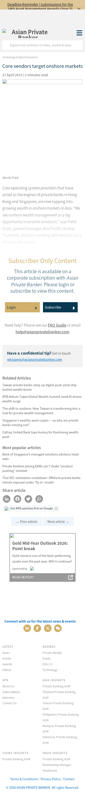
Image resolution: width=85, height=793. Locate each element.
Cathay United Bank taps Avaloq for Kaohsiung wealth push (40, 434)
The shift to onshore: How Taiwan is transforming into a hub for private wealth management (41, 410)
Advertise (8, 697)
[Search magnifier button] (78, 45)
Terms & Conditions (24, 779)
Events (6, 658)
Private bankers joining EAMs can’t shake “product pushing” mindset (37, 468)
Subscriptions (11, 692)
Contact (69, 779)
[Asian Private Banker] (27, 33)
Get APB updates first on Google (31, 508)
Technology (49, 670)
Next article (58, 521)
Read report (23, 577)
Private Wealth (52, 653)
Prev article (26, 521)
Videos (6, 670)
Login (11, 307)
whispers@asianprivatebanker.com (34, 359)
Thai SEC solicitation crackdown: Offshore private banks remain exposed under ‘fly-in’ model (41, 479)
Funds (46, 658)
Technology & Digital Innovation (20, 57)
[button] (56, 508)
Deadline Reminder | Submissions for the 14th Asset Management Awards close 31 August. (40, 8)
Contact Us (9, 703)
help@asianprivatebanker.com (42, 331)
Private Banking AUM (56, 686)
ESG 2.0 (47, 664)
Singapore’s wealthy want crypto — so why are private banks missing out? (40, 422)
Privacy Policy (51, 779)
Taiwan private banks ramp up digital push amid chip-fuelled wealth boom (39, 387)
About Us (8, 686)
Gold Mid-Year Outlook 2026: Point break (40, 546)
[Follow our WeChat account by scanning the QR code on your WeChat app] (58, 628)
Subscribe (53, 307)
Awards (7, 664)
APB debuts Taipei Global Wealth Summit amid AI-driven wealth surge (42, 398)
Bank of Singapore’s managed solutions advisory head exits (40, 456)
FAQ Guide (57, 325)
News (6, 653)
